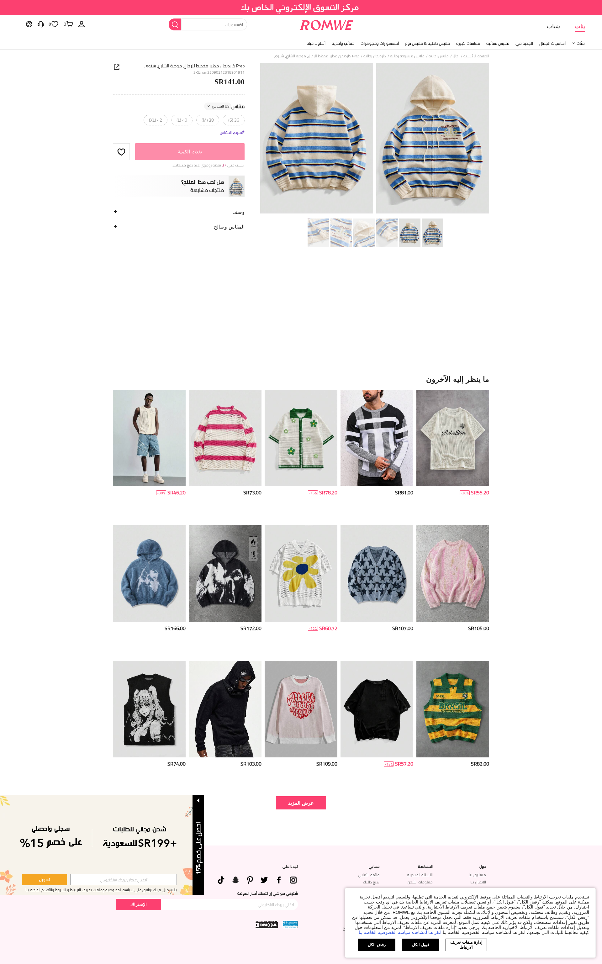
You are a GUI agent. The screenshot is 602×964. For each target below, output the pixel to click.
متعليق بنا (477, 874)
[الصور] (374, 139)
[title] (301, 379)
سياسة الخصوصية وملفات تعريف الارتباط (102, 889)
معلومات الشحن (420, 882)
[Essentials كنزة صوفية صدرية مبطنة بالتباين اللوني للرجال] (149, 438)
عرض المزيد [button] (301, 803)
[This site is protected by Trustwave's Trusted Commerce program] (290, 924)
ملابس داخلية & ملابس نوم (427, 43)
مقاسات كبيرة (468, 43)
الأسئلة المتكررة (420, 874)
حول (482, 866)
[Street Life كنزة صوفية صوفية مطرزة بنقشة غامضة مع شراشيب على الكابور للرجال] (225, 709)
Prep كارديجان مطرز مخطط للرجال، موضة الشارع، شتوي (195, 65)
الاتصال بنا (478, 882)
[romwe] (326, 24)
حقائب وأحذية (343, 43)
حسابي (374, 866)
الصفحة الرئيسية (476, 56)
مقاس (228, 106)
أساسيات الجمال (552, 43)
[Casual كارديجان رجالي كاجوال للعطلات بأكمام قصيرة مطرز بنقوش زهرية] (301, 438)
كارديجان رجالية (374, 56)
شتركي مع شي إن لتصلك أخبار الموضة (267, 893)
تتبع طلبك (371, 882)
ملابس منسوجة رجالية (407, 56)
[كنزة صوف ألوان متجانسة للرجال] (377, 438)
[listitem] (452, 455)
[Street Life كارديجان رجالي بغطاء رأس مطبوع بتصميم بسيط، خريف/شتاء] (149, 573)
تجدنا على (290, 866)
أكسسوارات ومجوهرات (380, 43)
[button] (121, 151)
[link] (301, 7)
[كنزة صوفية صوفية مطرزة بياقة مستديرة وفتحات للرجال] (452, 438)
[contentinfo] (480, 492)
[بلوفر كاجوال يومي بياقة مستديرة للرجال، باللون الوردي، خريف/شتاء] (452, 573)
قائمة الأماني (368, 874)
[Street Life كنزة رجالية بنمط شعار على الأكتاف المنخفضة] (301, 709)
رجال (456, 56)
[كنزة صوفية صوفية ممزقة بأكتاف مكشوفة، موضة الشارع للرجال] (377, 709)
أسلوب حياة (316, 43)
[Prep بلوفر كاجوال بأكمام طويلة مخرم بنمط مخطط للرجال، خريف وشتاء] (225, 438)
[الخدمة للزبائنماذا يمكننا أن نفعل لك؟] (41, 24)
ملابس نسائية (497, 43)
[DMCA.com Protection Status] (267, 924)
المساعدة (425, 866)
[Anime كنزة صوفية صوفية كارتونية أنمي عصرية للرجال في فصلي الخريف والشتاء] (149, 709)
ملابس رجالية (439, 56)
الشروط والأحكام (53, 889)
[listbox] (81, 24)
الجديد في (524, 43)
